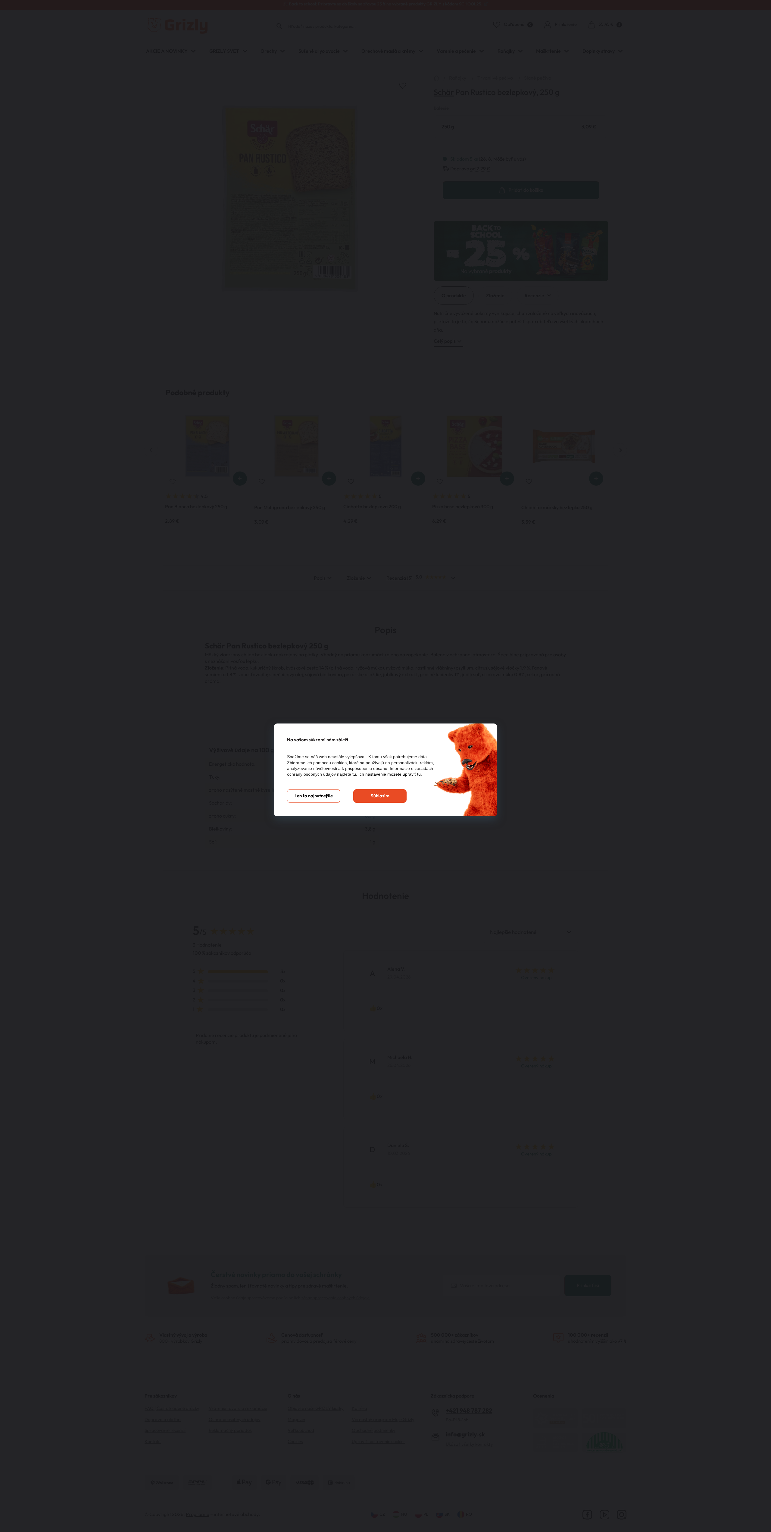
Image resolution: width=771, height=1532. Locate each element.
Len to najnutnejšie (314, 796)
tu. (354, 774)
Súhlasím (380, 796)
